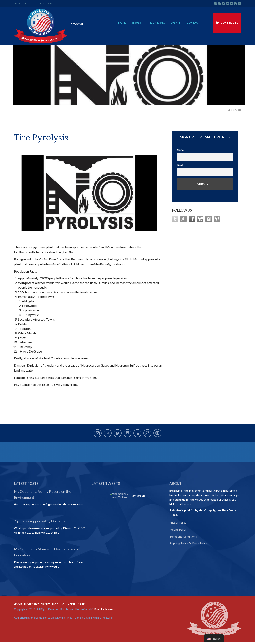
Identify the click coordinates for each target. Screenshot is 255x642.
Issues (136, 22)
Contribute (229, 22)
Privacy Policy (177, 522)
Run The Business (104, 609)
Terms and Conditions (183, 536)
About (51, 3)
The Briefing (156, 22)
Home (122, 22)
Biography (31, 604)
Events (176, 22)
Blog (42, 3)
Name (180, 150)
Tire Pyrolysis (41, 137)
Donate (18, 3)
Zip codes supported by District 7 (40, 521)
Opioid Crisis (234, 109)
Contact (193, 22)
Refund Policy (177, 529)
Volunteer (30, 3)
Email (180, 165)
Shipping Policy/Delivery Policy (188, 543)
